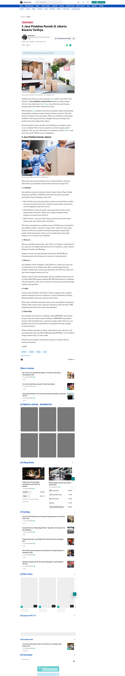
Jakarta (66, 130)
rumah (52, 99)
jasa (33, 111)
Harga (46, 104)
